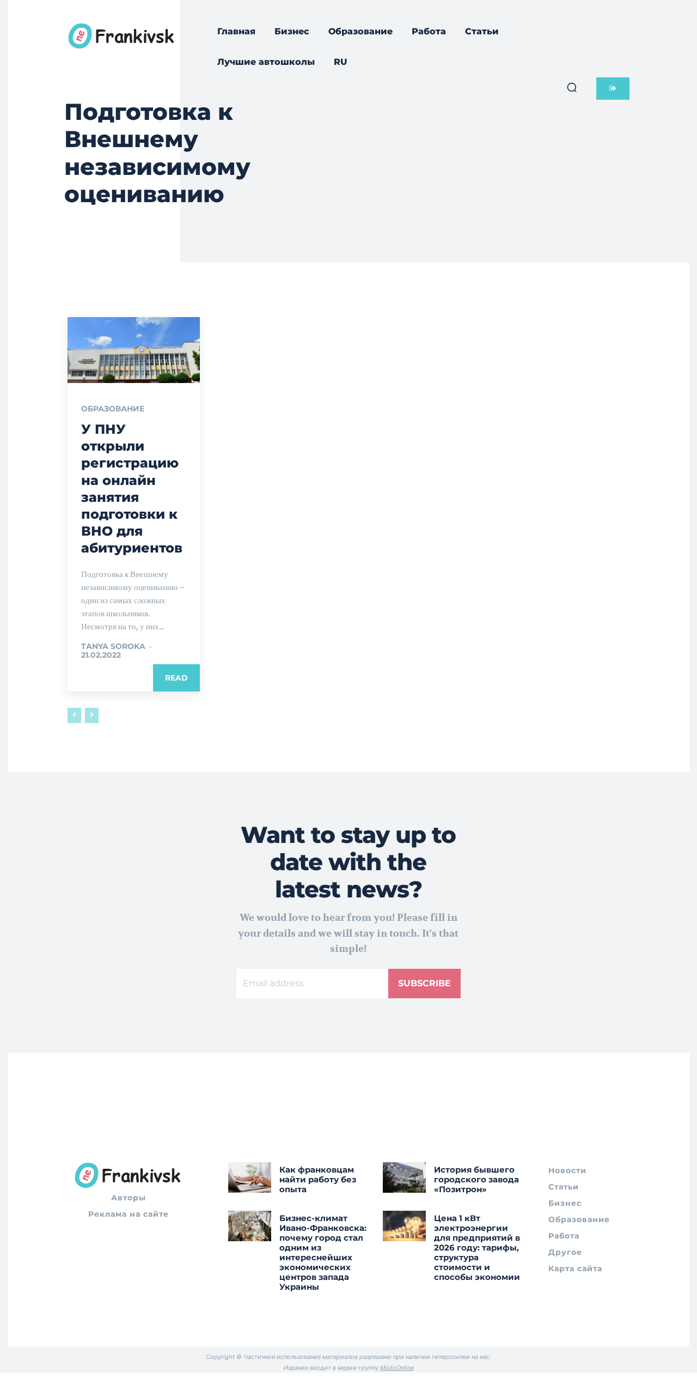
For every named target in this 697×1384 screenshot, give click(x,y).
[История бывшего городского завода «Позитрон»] (404, 1177)
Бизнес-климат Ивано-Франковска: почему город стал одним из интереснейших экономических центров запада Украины (322, 1252)
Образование (112, 408)
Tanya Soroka (113, 646)
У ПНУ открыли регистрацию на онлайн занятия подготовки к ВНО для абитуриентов (131, 488)
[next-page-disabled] (92, 715)
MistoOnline (397, 1367)
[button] (572, 87)
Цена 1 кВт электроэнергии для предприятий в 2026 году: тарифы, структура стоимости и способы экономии (477, 1247)
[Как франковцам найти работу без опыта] (249, 1177)
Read (176, 678)
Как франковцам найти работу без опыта (317, 1179)
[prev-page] (74, 715)
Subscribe (424, 983)
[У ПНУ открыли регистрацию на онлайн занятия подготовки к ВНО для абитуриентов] (134, 350)
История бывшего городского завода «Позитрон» (476, 1179)
